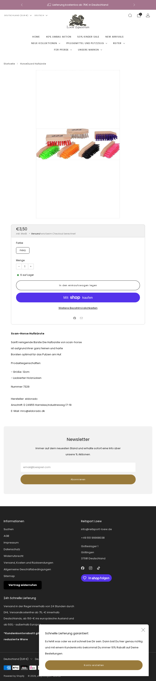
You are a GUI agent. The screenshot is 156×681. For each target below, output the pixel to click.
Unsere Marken (88, 49)
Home (36, 36)
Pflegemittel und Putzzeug (85, 43)
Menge (20, 260)
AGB (6, 536)
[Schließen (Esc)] (143, 629)
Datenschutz (12, 549)
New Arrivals (114, 36)
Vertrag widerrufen (23, 585)
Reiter (117, 43)
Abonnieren (78, 479)
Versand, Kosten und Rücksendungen (28, 563)
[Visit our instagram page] (90, 568)
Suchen (9, 529)
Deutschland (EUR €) (16, 15)
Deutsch (39, 15)
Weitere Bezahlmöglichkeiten (78, 308)
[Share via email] (81, 318)
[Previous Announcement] (21, 5)
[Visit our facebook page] (83, 568)
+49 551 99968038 (93, 538)
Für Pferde (61, 49)
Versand (35, 233)
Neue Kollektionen (44, 43)
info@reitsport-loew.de (96, 529)
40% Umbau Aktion (58, 36)
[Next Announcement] (134, 5)
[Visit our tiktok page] (98, 568)
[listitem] (78, 5)
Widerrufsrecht (13, 556)
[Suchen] (130, 15)
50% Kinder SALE (88, 36)
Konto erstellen (94, 665)
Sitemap (9, 576)
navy (23, 250)
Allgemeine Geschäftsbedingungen (27, 569)
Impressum (11, 543)
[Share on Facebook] (75, 318)
